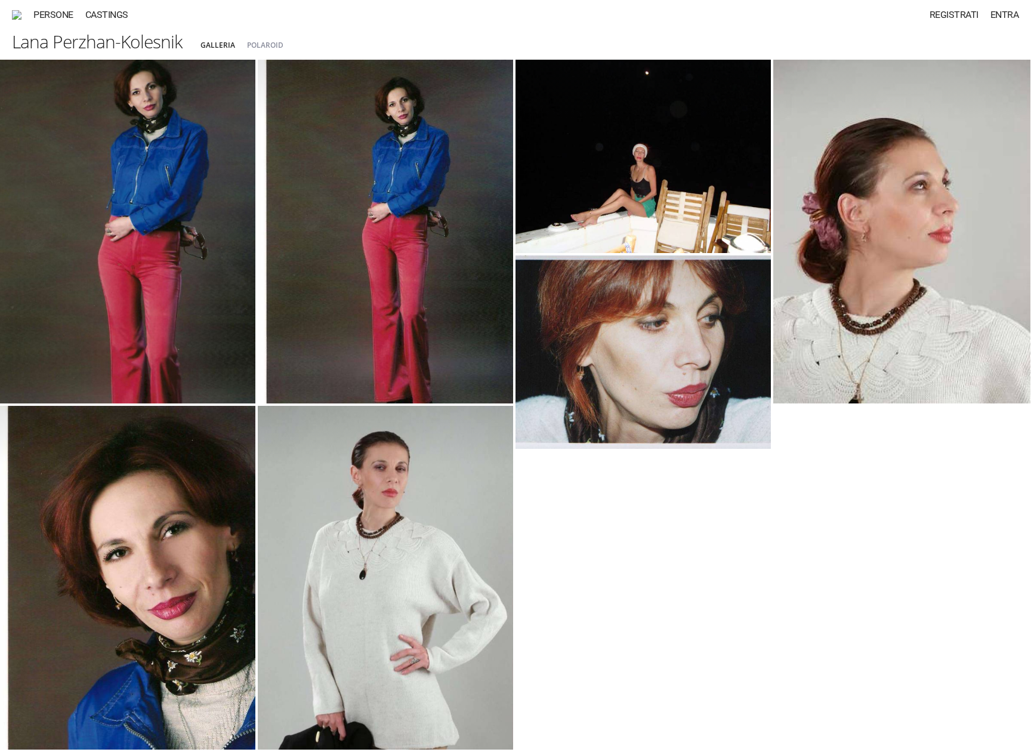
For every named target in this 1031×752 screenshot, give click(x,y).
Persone (53, 14)
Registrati (954, 14)
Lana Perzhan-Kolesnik (97, 41)
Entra (1004, 14)
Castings (106, 14)
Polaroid (265, 45)
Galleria (217, 45)
